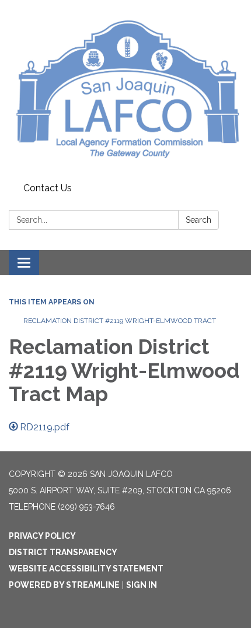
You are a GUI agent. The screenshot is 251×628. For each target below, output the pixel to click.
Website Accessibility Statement (86, 568)
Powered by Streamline (64, 585)
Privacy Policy (42, 536)
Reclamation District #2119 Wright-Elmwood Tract (119, 321)
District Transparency (63, 552)
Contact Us (47, 188)
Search (198, 219)
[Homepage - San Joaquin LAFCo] (125, 89)
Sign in (141, 585)
